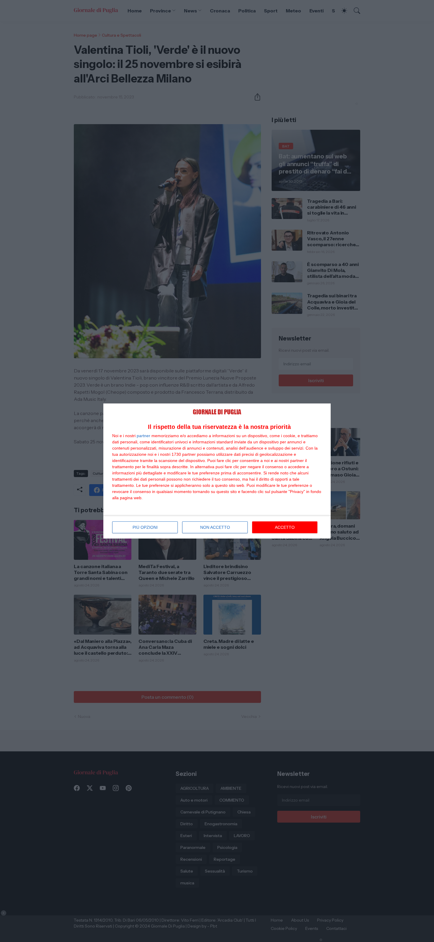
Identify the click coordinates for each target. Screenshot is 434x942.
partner (143, 436)
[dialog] (217, 471)
